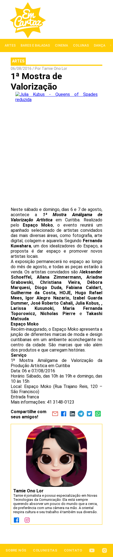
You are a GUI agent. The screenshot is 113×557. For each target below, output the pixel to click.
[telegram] (81, 414)
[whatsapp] (98, 414)
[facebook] (64, 414)
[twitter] (89, 414)
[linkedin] (72, 414)
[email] (55, 414)
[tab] (10, 45)
